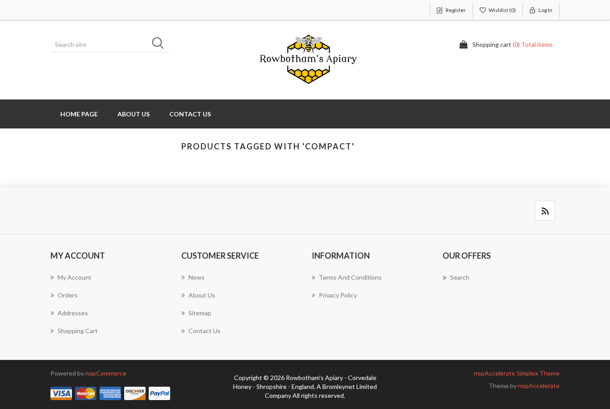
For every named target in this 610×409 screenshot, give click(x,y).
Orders (68, 295)
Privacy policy (338, 295)
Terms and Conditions (350, 277)
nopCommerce (105, 373)
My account (75, 277)
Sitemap (199, 313)
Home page (79, 114)
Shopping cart (78, 331)
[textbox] (111, 44)
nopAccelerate (539, 385)
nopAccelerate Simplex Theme (517, 373)
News (196, 277)
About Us (133, 114)
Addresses (73, 313)
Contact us (190, 114)
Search (161, 44)
